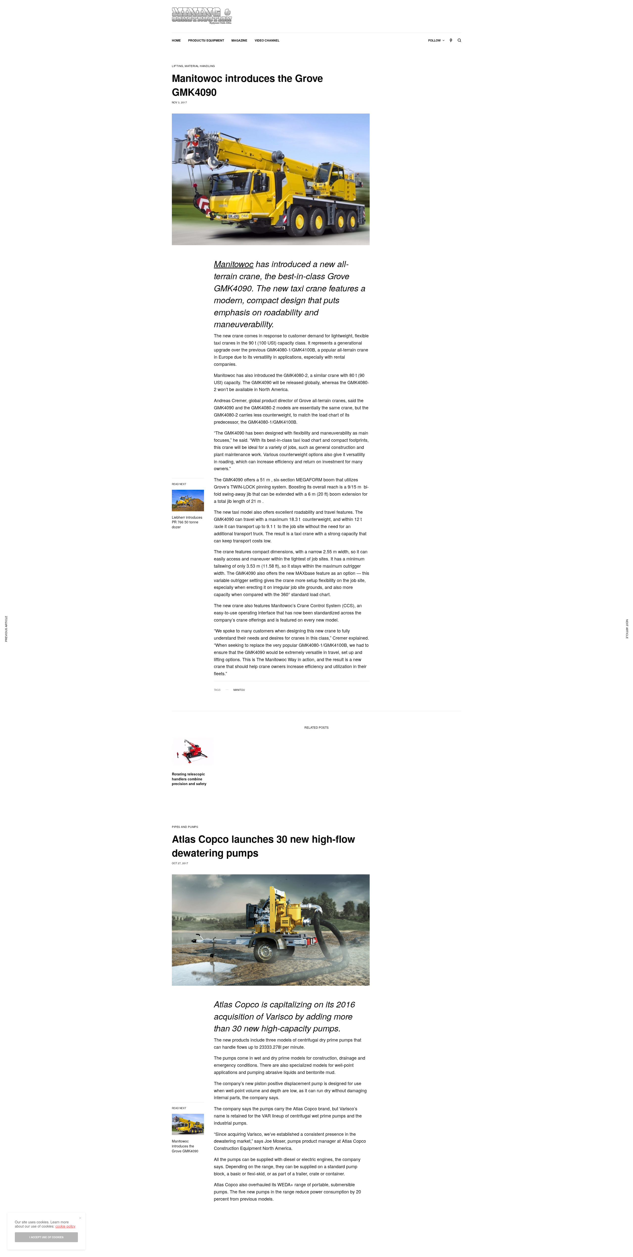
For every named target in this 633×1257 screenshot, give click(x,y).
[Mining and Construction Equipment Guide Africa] (202, 16)
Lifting (177, 66)
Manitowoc (233, 264)
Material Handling (200, 66)
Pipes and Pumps (185, 826)
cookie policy (65, 1226)
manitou (239, 690)
